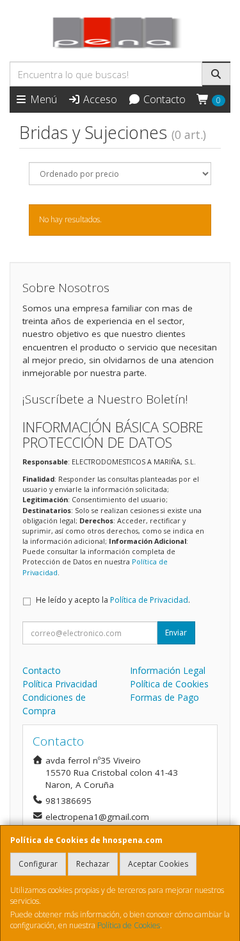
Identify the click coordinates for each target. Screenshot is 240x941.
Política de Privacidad (149, 599)
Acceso (99, 99)
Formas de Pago (164, 697)
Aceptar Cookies (158, 863)
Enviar (176, 632)
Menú (42, 99)
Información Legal (167, 670)
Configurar (38, 863)
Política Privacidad (59, 684)
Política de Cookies (128, 925)
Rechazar (92, 863)
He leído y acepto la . (113, 599)
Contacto (163, 99)
